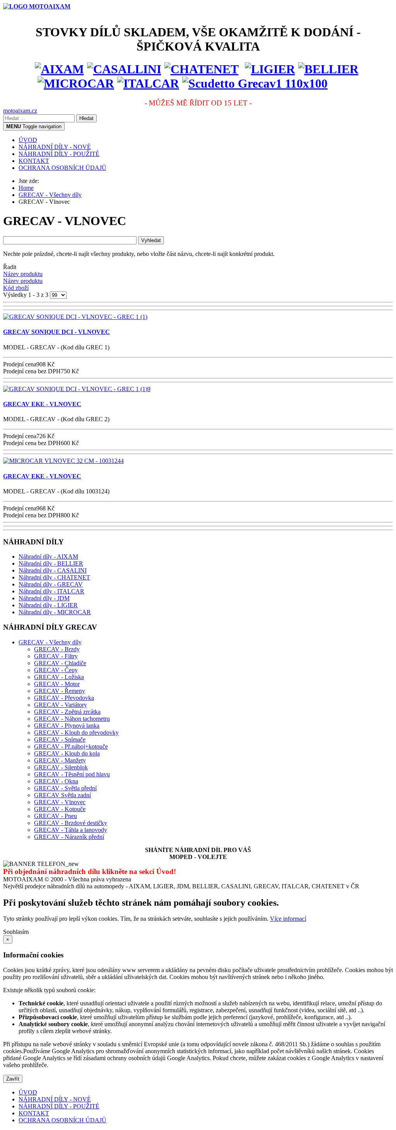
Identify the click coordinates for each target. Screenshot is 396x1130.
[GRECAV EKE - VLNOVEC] (76, 389)
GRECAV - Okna (56, 781)
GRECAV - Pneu (55, 816)
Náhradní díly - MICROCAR (55, 612)
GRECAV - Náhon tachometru (72, 718)
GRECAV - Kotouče (59, 809)
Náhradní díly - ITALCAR (51, 591)
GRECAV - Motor (57, 684)
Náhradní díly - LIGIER (48, 605)
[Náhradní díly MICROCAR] (76, 83)
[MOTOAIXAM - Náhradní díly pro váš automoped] (36, 6)
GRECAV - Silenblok (61, 767)
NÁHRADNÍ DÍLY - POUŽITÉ (59, 154)
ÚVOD (28, 140)
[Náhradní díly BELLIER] (328, 69)
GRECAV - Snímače (59, 739)
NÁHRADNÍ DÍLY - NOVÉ (55, 147)
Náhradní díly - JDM (44, 598)
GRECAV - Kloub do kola (67, 753)
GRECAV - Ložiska (59, 677)
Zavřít (12, 1079)
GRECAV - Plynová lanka (66, 725)
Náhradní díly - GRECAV (51, 584)
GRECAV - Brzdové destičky (70, 823)
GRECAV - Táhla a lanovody (70, 830)
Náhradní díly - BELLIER (51, 563)
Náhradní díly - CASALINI (53, 570)
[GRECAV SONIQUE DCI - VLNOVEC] (75, 316)
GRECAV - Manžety (60, 760)
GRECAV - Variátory (60, 704)
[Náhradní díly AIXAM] (59, 69)
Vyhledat (151, 240)
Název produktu (23, 274)
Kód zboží (16, 288)
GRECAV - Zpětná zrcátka (67, 711)
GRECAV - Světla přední (65, 788)
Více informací (288, 918)
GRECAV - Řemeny (59, 691)
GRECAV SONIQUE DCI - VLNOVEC (56, 332)
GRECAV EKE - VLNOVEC (42, 404)
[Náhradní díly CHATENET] (201, 69)
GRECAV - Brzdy (57, 649)
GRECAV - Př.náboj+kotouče (71, 746)
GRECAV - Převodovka (64, 698)
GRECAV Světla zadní (62, 795)
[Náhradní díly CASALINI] (124, 69)
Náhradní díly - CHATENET (54, 577)
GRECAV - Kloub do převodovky (76, 732)
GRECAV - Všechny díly (50, 642)
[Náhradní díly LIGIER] (270, 69)
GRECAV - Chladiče (60, 663)
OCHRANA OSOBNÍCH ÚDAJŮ (62, 167)
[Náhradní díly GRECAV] (255, 83)
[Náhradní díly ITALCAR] (148, 83)
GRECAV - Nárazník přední (69, 837)
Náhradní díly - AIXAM (48, 556)
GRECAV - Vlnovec (59, 802)
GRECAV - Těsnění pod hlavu (72, 774)
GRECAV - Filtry (56, 656)
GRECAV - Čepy (56, 670)
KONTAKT (34, 161)
